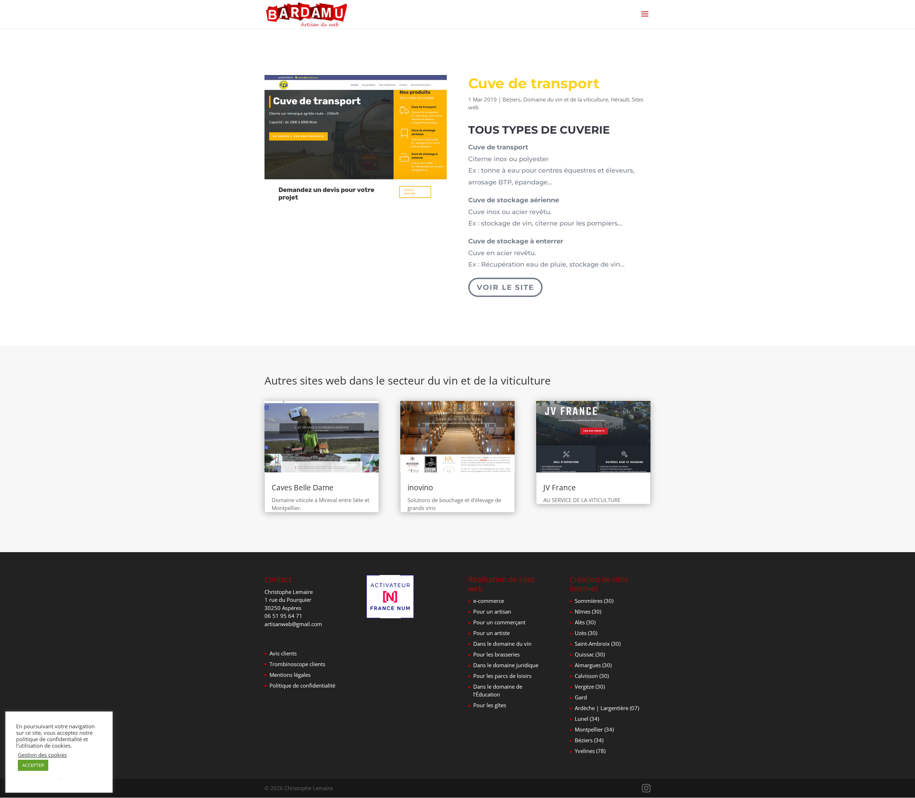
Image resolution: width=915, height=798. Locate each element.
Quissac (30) (590, 654)
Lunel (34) (587, 718)
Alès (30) (585, 622)
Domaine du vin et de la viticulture (565, 99)
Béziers (511, 99)
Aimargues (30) (593, 665)
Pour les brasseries (496, 654)
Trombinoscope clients (297, 664)
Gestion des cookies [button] (42, 755)
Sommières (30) (594, 600)
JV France (559, 487)
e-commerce (488, 600)
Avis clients (283, 653)
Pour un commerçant (499, 622)
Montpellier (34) (594, 729)
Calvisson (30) (592, 675)
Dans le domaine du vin (502, 643)
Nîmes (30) (588, 611)
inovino (420, 487)
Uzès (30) (586, 632)
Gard (581, 697)
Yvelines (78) (590, 750)
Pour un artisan (492, 611)
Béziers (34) (589, 740)
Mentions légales (290, 674)
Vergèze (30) (590, 686)
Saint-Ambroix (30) (597, 643)
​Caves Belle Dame (302, 487)
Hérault (620, 99)
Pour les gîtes (489, 705)
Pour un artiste (491, 632)
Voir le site (505, 287)
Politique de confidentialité (302, 685)
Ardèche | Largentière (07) (607, 708)
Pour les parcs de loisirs (502, 675)
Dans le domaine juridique (505, 665)
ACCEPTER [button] (33, 765)
